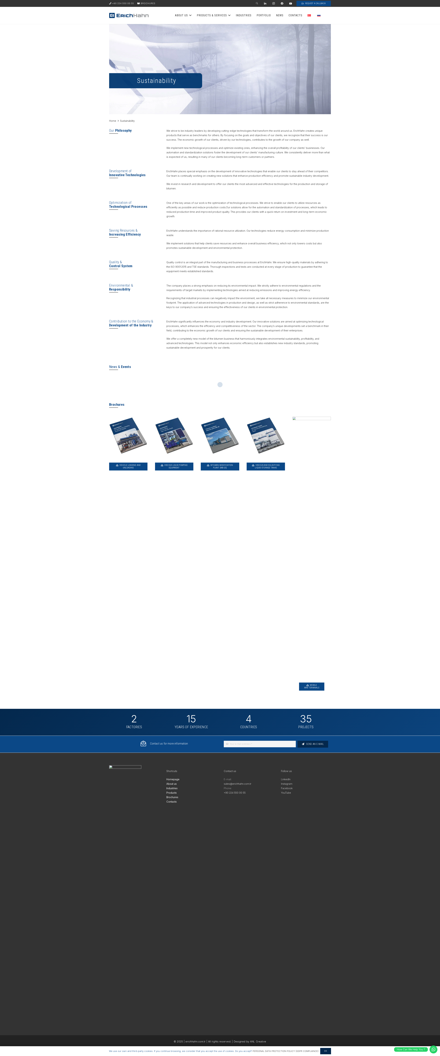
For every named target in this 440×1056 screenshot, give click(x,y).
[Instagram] (273, 3)
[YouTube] (290, 3)
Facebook (287, 788)
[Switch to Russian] (319, 15)
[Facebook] (282, 3)
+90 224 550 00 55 (235, 792)
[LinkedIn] (265, 3)
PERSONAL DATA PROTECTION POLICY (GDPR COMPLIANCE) (285, 1051)
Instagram (286, 783)
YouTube (286, 792)
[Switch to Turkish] (310, 15)
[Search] (257, 3)
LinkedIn (285, 779)
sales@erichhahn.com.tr (237, 783)
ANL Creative (258, 1041)
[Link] (129, 15)
